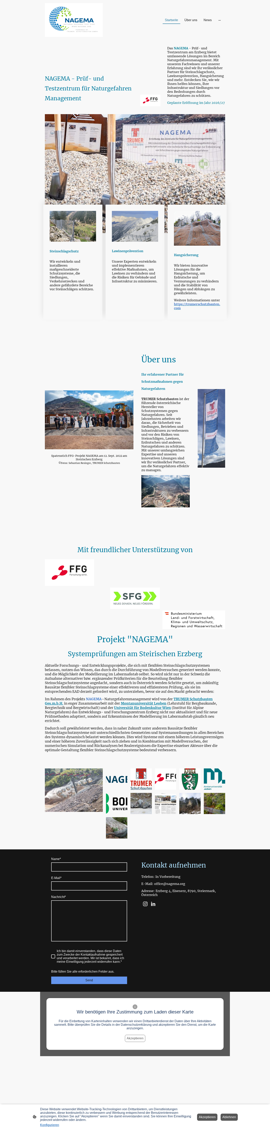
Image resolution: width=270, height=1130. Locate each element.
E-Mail (56, 878)
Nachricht (58, 897)
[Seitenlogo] (74, 20)
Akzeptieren (135, 1038)
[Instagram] (145, 904)
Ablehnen (229, 1117)
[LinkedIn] (153, 904)
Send (89, 980)
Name (56, 859)
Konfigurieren (49, 1125)
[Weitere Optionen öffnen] (220, 20)
